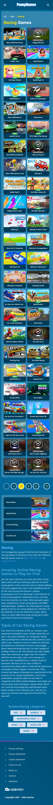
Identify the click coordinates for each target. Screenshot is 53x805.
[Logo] (27, 5)
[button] (48, 5)
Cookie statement (17, 759)
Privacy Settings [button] (16, 748)
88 (21, 724)
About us (13, 770)
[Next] (14, 486)
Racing (21, 16)
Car (12, 16)
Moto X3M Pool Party (33, 558)
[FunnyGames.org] (5, 16)
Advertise (13, 781)
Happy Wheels (8, 561)
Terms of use (15, 765)
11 (47, 486)
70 (32, 730)
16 (21, 712)
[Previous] (6, 486)
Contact (12, 775)
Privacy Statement (17, 754)
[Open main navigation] (5, 5)
